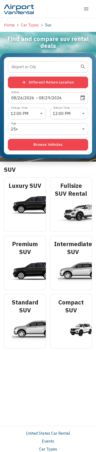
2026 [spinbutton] (29, 97)
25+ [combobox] (14, 129)
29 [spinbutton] (47, 97)
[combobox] (44, 67)
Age (13, 123)
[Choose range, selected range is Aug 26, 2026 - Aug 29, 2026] (83, 98)
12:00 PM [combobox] (20, 113)
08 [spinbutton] (13, 97)
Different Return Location (51, 82)
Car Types (48, 449)
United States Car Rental (48, 433)
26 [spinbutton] (20, 97)
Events (48, 441)
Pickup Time (19, 107)
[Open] (83, 66)
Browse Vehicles (48, 144)
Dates (15, 92)
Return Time (61, 107)
